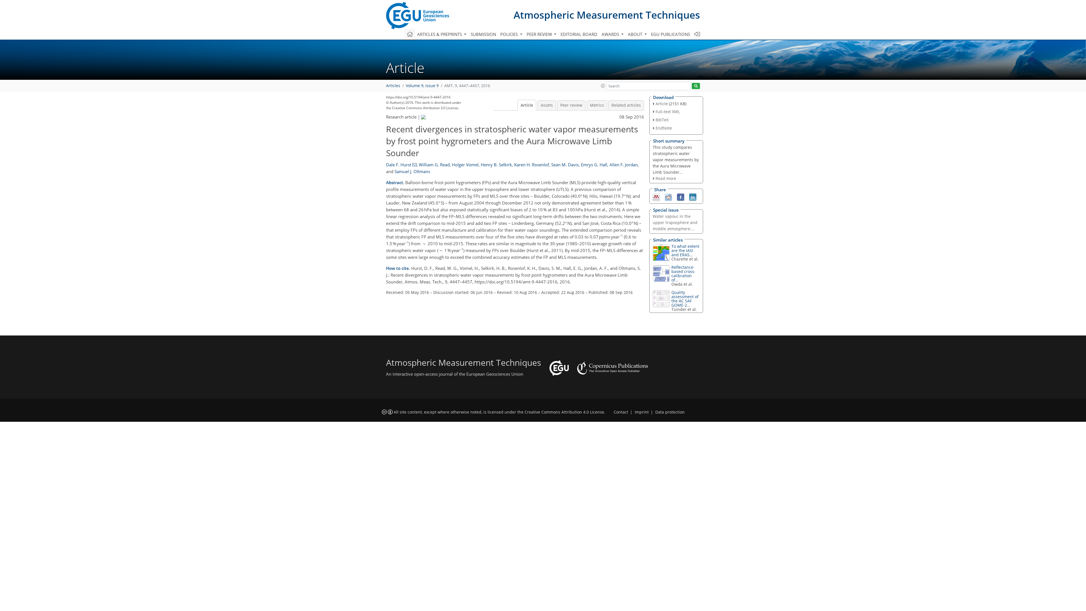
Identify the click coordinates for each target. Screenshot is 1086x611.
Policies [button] (509, 34)
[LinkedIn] (693, 197)
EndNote (664, 128)
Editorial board (579, 34)
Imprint (642, 412)
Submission (483, 34)
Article (527, 105)
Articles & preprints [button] (440, 34)
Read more (666, 178)
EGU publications (670, 34)
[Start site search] (696, 86)
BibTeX (662, 119)
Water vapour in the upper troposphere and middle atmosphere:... (675, 222)
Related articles (626, 105)
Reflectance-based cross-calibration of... (683, 273)
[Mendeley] (656, 197)
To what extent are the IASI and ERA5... (685, 250)
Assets (547, 105)
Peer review (571, 105)
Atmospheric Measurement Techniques (607, 14)
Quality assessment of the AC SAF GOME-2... (685, 299)
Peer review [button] (540, 34)
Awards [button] (611, 34)
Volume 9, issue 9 (422, 85)
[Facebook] (680, 197)
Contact (621, 412)
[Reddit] (668, 197)
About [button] (635, 34)
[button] (603, 85)
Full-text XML (668, 111)
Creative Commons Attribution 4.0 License (564, 412)
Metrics (597, 105)
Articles (393, 85)
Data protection (670, 412)
